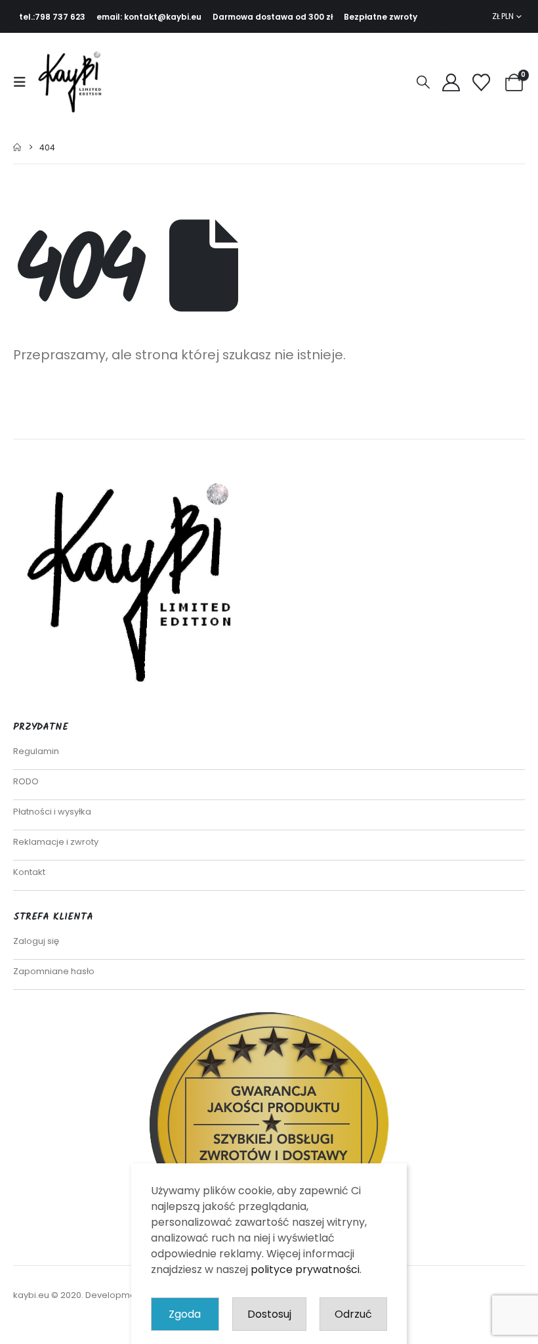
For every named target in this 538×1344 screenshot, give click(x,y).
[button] (23, 82)
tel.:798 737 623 (52, 16)
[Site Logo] (73, 82)
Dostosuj (269, 1314)
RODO (26, 781)
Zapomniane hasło (53, 971)
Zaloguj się (36, 941)
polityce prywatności (305, 1269)
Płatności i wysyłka (52, 811)
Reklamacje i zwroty (55, 842)
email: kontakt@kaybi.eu (148, 16)
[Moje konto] (450, 82)
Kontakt (29, 872)
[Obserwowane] (480, 82)
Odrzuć (353, 1314)
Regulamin (36, 751)
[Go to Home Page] (17, 147)
